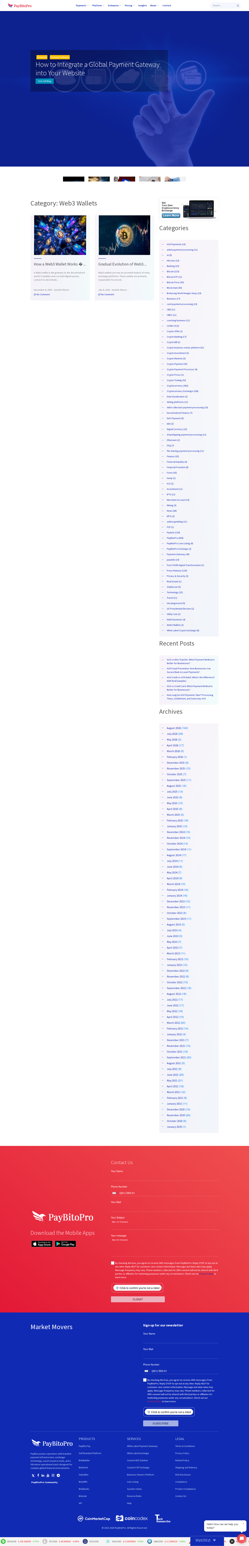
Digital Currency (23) (177, 429)
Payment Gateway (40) (178, 554)
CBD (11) (171, 309)
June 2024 (172, 866)
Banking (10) (173, 266)
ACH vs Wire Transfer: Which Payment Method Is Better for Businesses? (191, 661)
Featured (42, 57)
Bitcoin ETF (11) (174, 276)
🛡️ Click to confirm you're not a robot (137, 1288)
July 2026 (172, 733)
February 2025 (175, 820)
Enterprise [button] (113, 5)
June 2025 (172, 797)
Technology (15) (175, 592)
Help (129, 1503)
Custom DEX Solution (137, 1460)
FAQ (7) (170, 445)
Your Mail (116, 1202)
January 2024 (174, 895)
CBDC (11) (172, 314)
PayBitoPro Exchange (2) (179, 548)
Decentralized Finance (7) (179, 412)
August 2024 (174, 855)
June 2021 (172, 1074)
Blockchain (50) (174, 287)
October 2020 (174, 1121)
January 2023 (174, 965)
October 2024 (174, 843)
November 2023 (176, 907)
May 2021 (172, 1080)
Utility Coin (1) (174, 614)
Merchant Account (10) (178, 499)
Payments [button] (81, 5)
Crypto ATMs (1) (175, 331)
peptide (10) (173, 559)
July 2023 (172, 930)
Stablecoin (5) (174, 586)
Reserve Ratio (134, 1496)
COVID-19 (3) (173, 325)
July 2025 (172, 791)
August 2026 (174, 728)
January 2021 (174, 1103)
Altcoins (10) (173, 260)
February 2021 (175, 1098)
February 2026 (175, 757)
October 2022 (174, 982)
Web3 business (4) (176, 619)
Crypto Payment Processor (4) (182, 369)
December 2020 (176, 1109)
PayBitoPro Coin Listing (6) (180, 543)
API (80, 1503)
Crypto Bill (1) (173, 342)
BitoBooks (84, 1488)
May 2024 (172, 872)
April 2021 (172, 1086)
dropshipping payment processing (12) (186, 434)
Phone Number (119, 1186)
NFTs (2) (171, 516)
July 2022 (172, 999)
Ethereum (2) (173, 440)
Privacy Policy (206, 1273)
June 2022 (172, 1005)
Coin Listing (133, 1481)
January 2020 (174, 1126)
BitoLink (83, 1496)
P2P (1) (170, 527)
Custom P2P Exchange (138, 1467)
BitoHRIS (83, 1481)
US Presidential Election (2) (180, 608)
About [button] (153, 5)
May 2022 (172, 1011)
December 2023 (176, 901)
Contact (166, 5)
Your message (118, 1235)
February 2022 (175, 1028)
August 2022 (174, 993)
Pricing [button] (128, 5)
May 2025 (172, 803)
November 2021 (176, 1045)
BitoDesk (83, 1467)
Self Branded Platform (90, 1453)
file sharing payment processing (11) (185, 450)
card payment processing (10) (182, 304)
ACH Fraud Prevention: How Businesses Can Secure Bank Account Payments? (189, 670)
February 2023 (175, 959)
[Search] (238, 5)
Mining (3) (171, 505)
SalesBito (83, 1474)
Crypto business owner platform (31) (185, 347)
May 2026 (172, 739)
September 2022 (176, 988)
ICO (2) (170, 483)
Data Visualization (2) (177, 396)
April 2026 (172, 745)
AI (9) (169, 255)
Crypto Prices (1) (175, 374)
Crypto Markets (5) (176, 358)
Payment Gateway (60, 57)
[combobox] (115, 1193)
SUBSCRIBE (161, 1423)
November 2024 (176, 837)
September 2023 (176, 918)
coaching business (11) (178, 320)
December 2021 (176, 1040)
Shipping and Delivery (186, 1467)
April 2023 (172, 947)
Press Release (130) (177, 570)
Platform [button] (97, 5)
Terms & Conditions (185, 1446)
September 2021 (176, 1057)
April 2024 (172, 878)
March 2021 (173, 1092)
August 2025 (174, 785)
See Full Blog (44, 81)
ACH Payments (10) (176, 244)
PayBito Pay (84, 1446)
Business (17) (173, 298)
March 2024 (173, 884)
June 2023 (172, 936)
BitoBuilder (84, 1460)
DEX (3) (170, 423)
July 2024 (172, 861)
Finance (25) (173, 456)
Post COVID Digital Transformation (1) (185, 565)
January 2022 (174, 1034)
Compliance (181, 1481)
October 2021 (174, 1051)
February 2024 (175, 889)
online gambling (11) (177, 521)
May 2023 (172, 941)
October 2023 (174, 913)
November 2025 (176, 768)
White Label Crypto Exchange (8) (183, 630)
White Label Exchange (138, 1453)
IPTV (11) (171, 494)
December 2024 (176, 832)
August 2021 (174, 1063)
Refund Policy (182, 1460)
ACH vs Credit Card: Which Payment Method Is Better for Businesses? (190, 688)
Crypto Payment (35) (177, 363)
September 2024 (176, 849)
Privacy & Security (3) (177, 576)
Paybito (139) (173, 532)
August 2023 (174, 924)
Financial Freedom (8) (177, 467)
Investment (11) (175, 489)
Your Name (117, 1171)
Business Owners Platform (140, 1474)
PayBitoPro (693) (175, 537)
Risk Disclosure (183, 1474)
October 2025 (174, 774)
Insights (142, 5)
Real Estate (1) (174, 581)
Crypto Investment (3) (178, 353)
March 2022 (173, 1022)
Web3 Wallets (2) (175, 624)
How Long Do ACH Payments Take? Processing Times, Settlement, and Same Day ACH (190, 696)
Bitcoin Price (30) (175, 282)
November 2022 (176, 976)
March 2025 (173, 814)
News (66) (172, 510)
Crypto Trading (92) (176, 380)
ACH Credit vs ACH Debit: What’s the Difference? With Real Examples (191, 679)
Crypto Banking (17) (176, 336)
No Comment (43, 294)
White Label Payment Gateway (142, 1446)
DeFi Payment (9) (175, 418)
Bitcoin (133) (173, 271)
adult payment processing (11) (182, 249)
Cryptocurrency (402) (177, 385)
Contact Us (180, 1496)
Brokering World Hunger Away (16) (184, 293)
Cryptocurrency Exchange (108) (182, 391)
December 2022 (176, 970)
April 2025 (172, 809)
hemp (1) (171, 478)
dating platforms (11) (177, 401)
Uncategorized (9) (176, 603)
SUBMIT (138, 1299)
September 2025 (176, 780)
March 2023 (173, 953)
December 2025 (176, 762)
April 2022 (172, 1017)
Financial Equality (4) (177, 461)
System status (134, 1488)
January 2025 (174, 826)
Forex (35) (172, 472)
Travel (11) (172, 597)
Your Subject (117, 1217)
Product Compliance (185, 1488)
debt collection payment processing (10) (187, 407)
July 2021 (172, 1069)
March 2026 (173, 751)
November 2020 (176, 1115)
